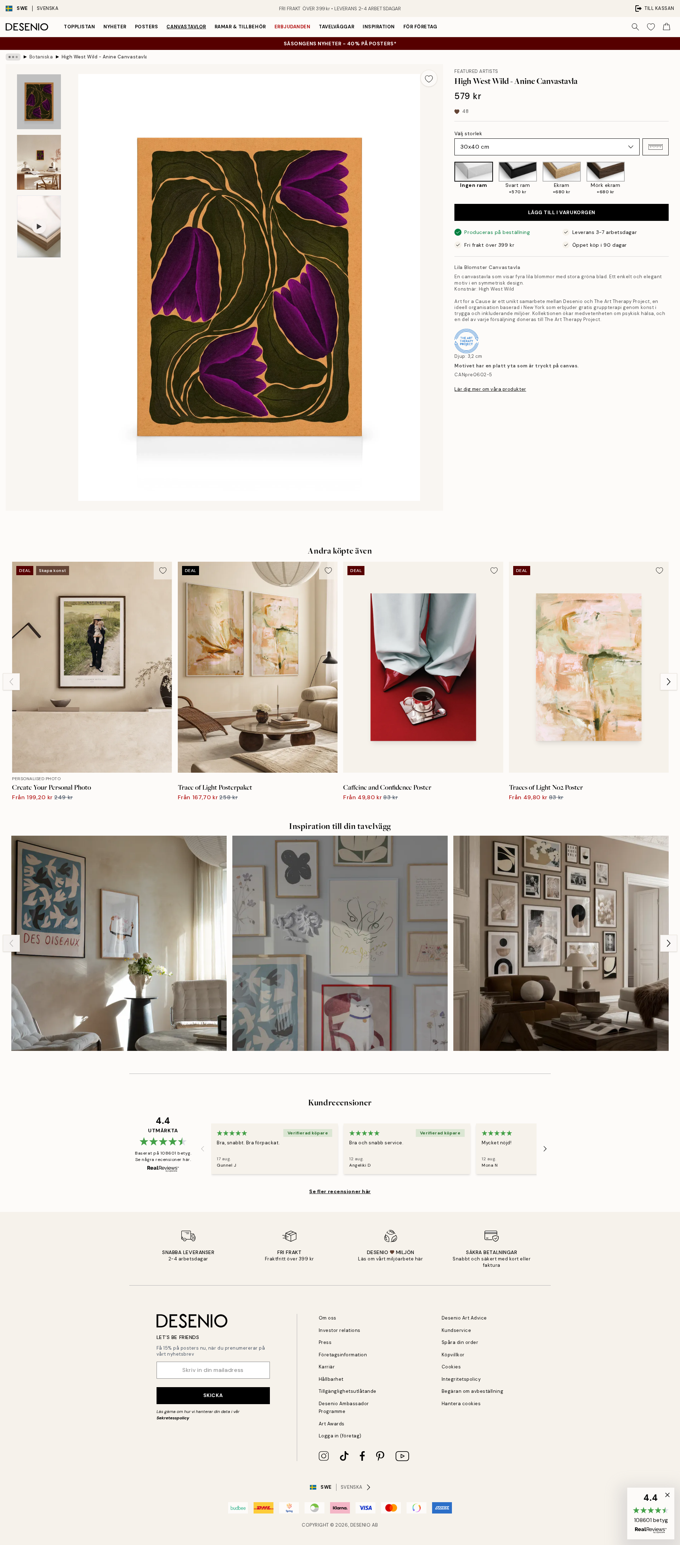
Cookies (451, 1367)
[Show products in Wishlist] (651, 26)
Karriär (327, 1367)
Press (325, 1342)
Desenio (360, 1525)
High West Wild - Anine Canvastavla (104, 57)
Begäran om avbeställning (472, 1391)
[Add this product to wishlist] (428, 78)
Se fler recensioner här (340, 1191)
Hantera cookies (461, 1404)
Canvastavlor (186, 27)
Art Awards (332, 1424)
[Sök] (635, 27)
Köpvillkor (453, 1355)
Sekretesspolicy (173, 1418)
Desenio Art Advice (464, 1318)
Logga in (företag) (340, 1436)
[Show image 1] (39, 101)
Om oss (327, 1318)
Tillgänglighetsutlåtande (347, 1391)
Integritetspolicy (461, 1379)
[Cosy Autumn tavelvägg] (561, 943)
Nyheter (114, 27)
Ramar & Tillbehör (240, 27)
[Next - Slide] (674, 178)
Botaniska (41, 57)
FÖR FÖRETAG (420, 27)
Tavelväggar (336, 27)
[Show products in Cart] (666, 26)
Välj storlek (468, 133)
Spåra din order (460, 1342)
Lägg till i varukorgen (561, 212)
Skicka (213, 1395)
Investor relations (340, 1330)
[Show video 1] (39, 226)
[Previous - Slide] (448, 178)
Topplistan (79, 27)
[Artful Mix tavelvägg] (340, 943)
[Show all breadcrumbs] (13, 57)
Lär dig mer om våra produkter (490, 389)
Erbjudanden (292, 27)
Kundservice (456, 1330)
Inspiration (379, 27)
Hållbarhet (331, 1379)
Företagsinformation (343, 1355)
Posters (146, 27)
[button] (655, 146)
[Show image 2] (39, 162)
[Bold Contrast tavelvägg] (119, 943)
